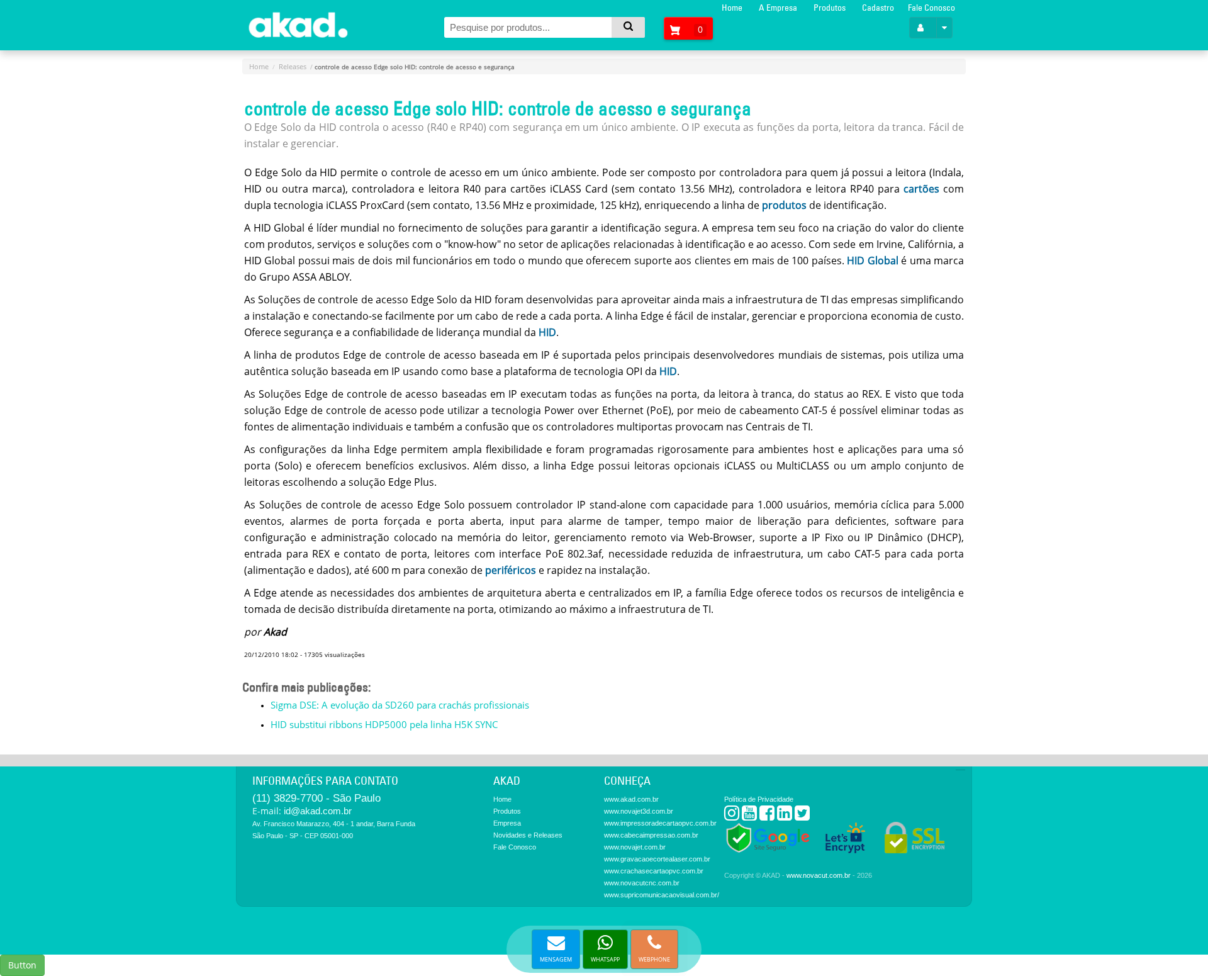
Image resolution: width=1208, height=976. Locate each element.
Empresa (507, 823)
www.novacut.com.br (818, 875)
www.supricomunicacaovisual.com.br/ (661, 895)
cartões (921, 189)
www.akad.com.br (631, 799)
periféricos (510, 570)
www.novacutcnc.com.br (642, 883)
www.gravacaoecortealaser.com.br (657, 859)
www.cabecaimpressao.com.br (651, 835)
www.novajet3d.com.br (638, 811)
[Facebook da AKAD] (767, 816)
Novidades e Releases (527, 835)
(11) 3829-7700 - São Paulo (316, 798)
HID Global (872, 260)
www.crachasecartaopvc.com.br (653, 871)
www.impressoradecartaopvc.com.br (660, 823)
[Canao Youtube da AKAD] (749, 816)
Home (732, 7)
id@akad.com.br (318, 810)
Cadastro (878, 7)
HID (547, 332)
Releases (292, 66)
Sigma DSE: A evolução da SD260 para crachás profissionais (400, 704)
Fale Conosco (931, 7)
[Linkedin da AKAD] (784, 816)
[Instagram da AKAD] (731, 816)
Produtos (830, 7)
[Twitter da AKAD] (802, 816)
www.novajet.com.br (635, 847)
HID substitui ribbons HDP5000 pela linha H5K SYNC (384, 724)
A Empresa (778, 7)
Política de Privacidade (758, 799)
